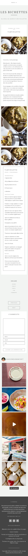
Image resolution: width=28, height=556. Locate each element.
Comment (14, 292)
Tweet (14, 286)
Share (14, 284)
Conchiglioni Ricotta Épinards (14, 538)
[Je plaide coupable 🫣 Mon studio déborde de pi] (14, 375)
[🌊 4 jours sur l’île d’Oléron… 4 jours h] (14, 449)
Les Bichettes (14, 12)
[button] (14, 2)
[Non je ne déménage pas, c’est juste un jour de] (14, 474)
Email (14, 288)
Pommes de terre (14, 28)
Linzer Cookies (14, 532)
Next (14, 307)
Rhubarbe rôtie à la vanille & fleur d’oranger (14, 529)
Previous (14, 302)
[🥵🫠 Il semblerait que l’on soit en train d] (14, 400)
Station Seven (18, 552)
